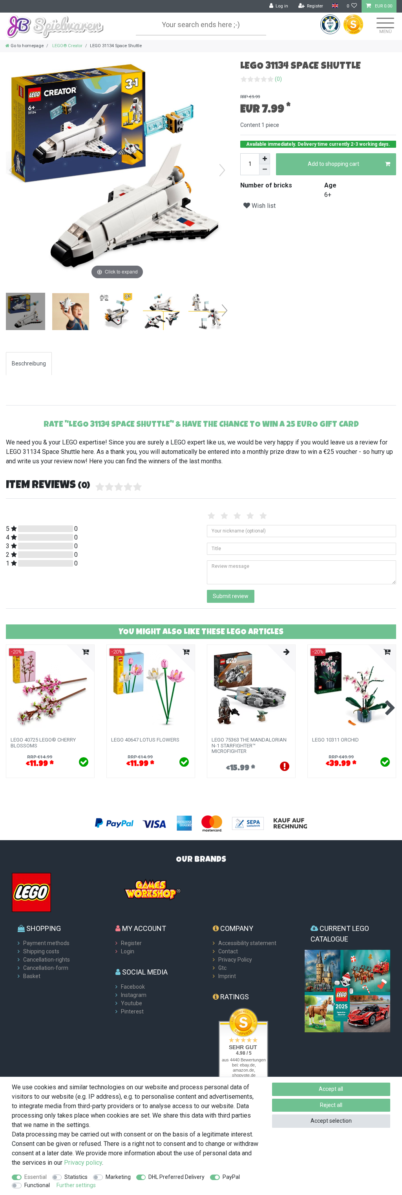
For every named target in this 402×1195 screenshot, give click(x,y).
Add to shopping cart (333, 164)
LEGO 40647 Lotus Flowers (145, 740)
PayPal (231, 1177)
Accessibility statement (247, 943)
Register (131, 943)
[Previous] (12, 170)
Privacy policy (83, 1162)
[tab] (29, 363)
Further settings (76, 1185)
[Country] (334, 6)
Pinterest (132, 1011)
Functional (37, 1185)
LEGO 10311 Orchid (335, 740)
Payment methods (46, 943)
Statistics (76, 1177)
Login (127, 951)
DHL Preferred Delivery (176, 1177)
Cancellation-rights (46, 959)
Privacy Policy (235, 959)
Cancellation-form (45, 968)
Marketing (118, 1177)
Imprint (227, 976)
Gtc (222, 968)
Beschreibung (29, 363)
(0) (278, 79)
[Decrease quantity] (264, 169)
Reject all (331, 1105)
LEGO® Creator (66, 45)
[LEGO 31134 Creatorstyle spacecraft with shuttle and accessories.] (25, 312)
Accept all (331, 1089)
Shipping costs (41, 951)
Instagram (133, 995)
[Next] (222, 170)
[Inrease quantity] (264, 158)
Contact (228, 951)
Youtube (131, 1003)
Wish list (263, 205)
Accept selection (331, 1121)
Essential (35, 1177)
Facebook (133, 987)
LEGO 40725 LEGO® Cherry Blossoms (43, 742)
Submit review (231, 596)
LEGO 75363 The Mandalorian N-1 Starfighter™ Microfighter (249, 745)
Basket (31, 976)
